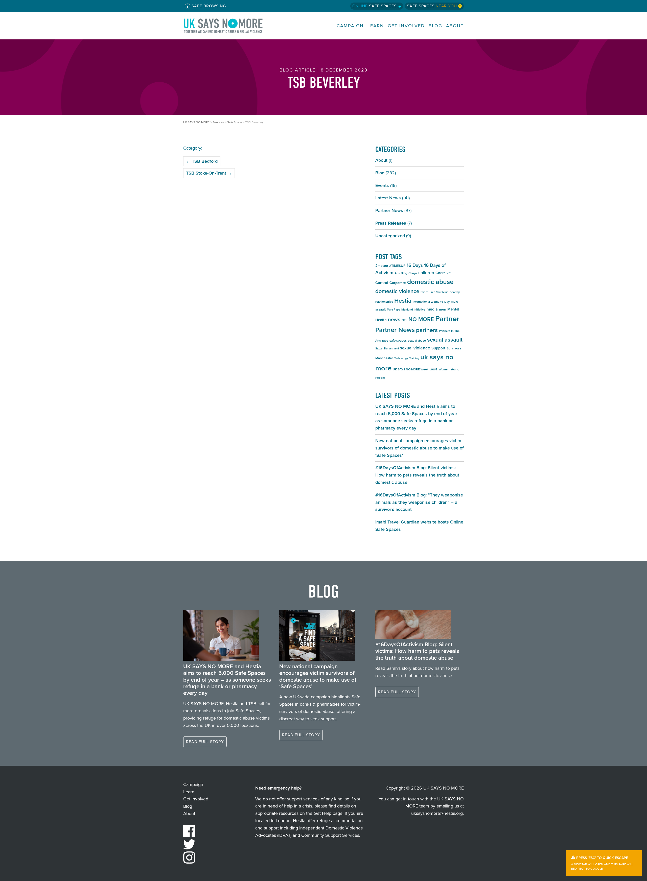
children (426, 272)
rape (385, 340)
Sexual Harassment (387, 348)
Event (424, 292)
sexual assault (445, 340)
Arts (397, 273)
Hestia (402, 300)
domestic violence (397, 291)
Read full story (205, 742)
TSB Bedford (202, 161)
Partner (447, 318)
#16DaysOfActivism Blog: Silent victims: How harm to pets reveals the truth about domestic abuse (417, 475)
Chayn (412, 273)
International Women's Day (431, 301)
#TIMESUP (397, 265)
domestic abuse (430, 282)
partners (427, 330)
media (432, 309)
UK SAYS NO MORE (228, 25)
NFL (404, 320)
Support (438, 348)
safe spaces (398, 340)
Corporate (397, 282)
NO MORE (421, 319)
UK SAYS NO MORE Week (410, 369)
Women (444, 369)
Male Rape (393, 309)
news (394, 319)
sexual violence (415, 348)
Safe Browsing (208, 6)
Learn (375, 26)
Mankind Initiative (413, 309)
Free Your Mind (439, 292)
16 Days (415, 265)
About (455, 26)
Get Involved (406, 26)
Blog (435, 26)
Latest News (388, 198)
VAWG (433, 369)
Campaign (350, 26)
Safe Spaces (375, 6)
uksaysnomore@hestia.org (437, 813)
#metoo (381, 265)
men (442, 309)
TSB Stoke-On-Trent (209, 173)
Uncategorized (390, 235)
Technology (401, 358)
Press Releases (390, 223)
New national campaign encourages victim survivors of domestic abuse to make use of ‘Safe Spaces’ (419, 448)
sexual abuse (417, 340)
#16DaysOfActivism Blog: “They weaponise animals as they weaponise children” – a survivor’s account (419, 502)
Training (414, 358)
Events (382, 185)
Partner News (389, 210)
